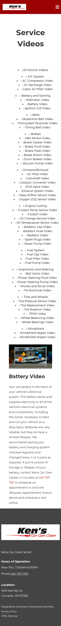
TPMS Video (37, 313)
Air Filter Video (37, 174)
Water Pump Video (37, 243)
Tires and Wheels (36, 297)
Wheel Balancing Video (37, 318)
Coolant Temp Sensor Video (37, 210)
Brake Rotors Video (37, 155)
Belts (36, 115)
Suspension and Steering (35, 269)
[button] (30, 593)
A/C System (36, 76)
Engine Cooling (36, 206)
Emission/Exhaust (35, 170)
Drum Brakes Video (37, 159)
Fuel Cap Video (37, 254)
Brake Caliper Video (37, 142)
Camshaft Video (37, 178)
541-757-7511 (19, 574)
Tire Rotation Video (37, 309)
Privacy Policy (9, 611)
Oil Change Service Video (37, 218)
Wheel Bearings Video (37, 322)
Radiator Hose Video (37, 231)
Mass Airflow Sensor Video (37, 195)
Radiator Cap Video (37, 227)
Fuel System (36, 250)
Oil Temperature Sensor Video (37, 222)
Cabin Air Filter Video (38, 89)
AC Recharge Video (37, 85)
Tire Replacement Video (38, 305)
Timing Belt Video (37, 127)
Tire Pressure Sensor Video (37, 301)
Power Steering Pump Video (38, 282)
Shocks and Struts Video (37, 286)
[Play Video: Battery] (30, 354)
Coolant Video (38, 214)
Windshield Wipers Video (38, 337)
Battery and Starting (36, 95)
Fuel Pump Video (37, 263)
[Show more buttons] (49, 366)
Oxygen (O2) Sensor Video (37, 199)
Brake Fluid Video (37, 146)
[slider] (30, 366)
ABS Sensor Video (37, 138)
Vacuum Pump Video (37, 163)
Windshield (36, 328)
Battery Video (37, 104)
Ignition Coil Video (38, 108)
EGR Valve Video (37, 186)
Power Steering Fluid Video (37, 278)
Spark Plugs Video (38, 239)
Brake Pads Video (37, 151)
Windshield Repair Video (37, 333)
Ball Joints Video (37, 273)
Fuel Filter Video (37, 258)
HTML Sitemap (9, 616)
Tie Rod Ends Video (37, 290)
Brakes (36, 134)
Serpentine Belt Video (37, 119)
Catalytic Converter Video (38, 182)
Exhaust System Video (37, 191)
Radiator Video (37, 235)
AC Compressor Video (37, 80)
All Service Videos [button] (35, 70)
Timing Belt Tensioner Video (37, 123)
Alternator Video (37, 100)
